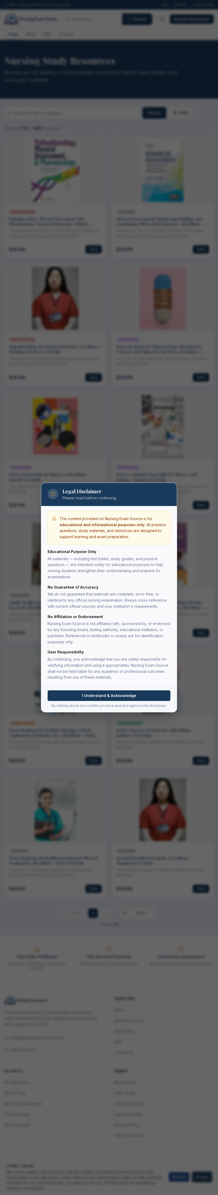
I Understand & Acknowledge (109, 695)
